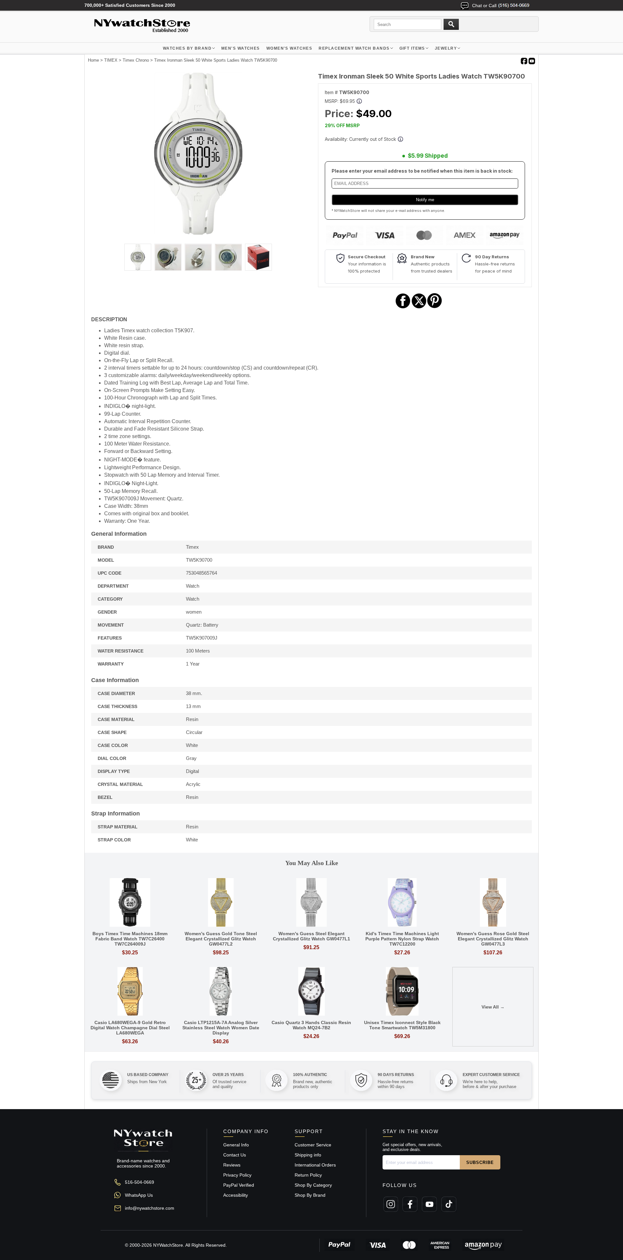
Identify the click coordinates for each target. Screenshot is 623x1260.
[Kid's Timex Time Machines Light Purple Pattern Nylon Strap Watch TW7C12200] (402, 903)
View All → (493, 1006)
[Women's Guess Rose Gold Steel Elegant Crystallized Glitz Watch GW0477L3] (492, 903)
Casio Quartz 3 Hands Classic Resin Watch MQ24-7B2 (311, 1025)
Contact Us (234, 1154)
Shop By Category (313, 1185)
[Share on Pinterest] (434, 307)
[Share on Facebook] (403, 307)
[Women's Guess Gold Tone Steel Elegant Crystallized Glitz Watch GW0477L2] (221, 903)
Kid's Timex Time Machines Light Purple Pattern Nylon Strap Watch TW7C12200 (402, 939)
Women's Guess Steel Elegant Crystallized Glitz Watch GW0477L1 (311, 936)
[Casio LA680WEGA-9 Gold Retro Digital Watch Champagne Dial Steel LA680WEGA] (130, 992)
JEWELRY (446, 48)
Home (93, 60)
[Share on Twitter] (419, 307)
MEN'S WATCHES (240, 48)
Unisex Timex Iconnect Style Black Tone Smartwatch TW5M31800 (402, 1025)
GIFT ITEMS (412, 48)
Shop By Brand (310, 1195)
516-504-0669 (139, 1182)
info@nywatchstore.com (149, 1208)
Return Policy (308, 1175)
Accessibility (235, 1195)
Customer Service (313, 1144)
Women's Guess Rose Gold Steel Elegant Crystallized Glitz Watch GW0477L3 (493, 939)
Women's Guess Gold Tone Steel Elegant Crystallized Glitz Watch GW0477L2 (221, 939)
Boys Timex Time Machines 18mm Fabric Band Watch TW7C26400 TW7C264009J (129, 939)
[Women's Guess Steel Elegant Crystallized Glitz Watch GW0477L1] (311, 903)
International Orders (315, 1165)
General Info (236, 1144)
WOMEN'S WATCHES (289, 48)
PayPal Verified (238, 1185)
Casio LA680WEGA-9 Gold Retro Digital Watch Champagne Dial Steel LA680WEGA (130, 1027)
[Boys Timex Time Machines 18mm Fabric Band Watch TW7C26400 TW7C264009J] (130, 903)
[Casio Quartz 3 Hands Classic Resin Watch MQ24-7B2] (311, 992)
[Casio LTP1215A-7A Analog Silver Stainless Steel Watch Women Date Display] (221, 992)
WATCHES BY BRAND (187, 48)
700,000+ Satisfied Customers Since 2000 (129, 5)
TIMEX (110, 60)
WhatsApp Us (139, 1195)
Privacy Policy (237, 1175)
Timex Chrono (136, 60)
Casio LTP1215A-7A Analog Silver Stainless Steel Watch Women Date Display (220, 1027)
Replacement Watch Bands (354, 48)
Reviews (231, 1165)
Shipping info (308, 1154)
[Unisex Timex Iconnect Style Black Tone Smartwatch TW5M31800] (402, 992)
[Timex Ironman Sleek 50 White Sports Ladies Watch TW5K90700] (198, 233)
